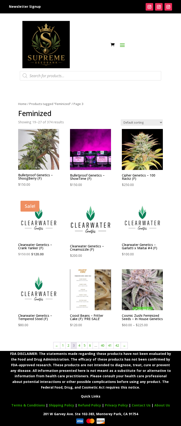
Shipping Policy (61, 405)
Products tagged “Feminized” (50, 104)
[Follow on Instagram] (149, 7)
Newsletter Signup (25, 6)
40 (102, 345)
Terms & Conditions (28, 405)
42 (117, 345)
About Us (162, 405)
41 (110, 345)
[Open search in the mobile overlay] (90, 75)
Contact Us (142, 405)
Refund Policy (89, 405)
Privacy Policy (116, 405)
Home (22, 104)
